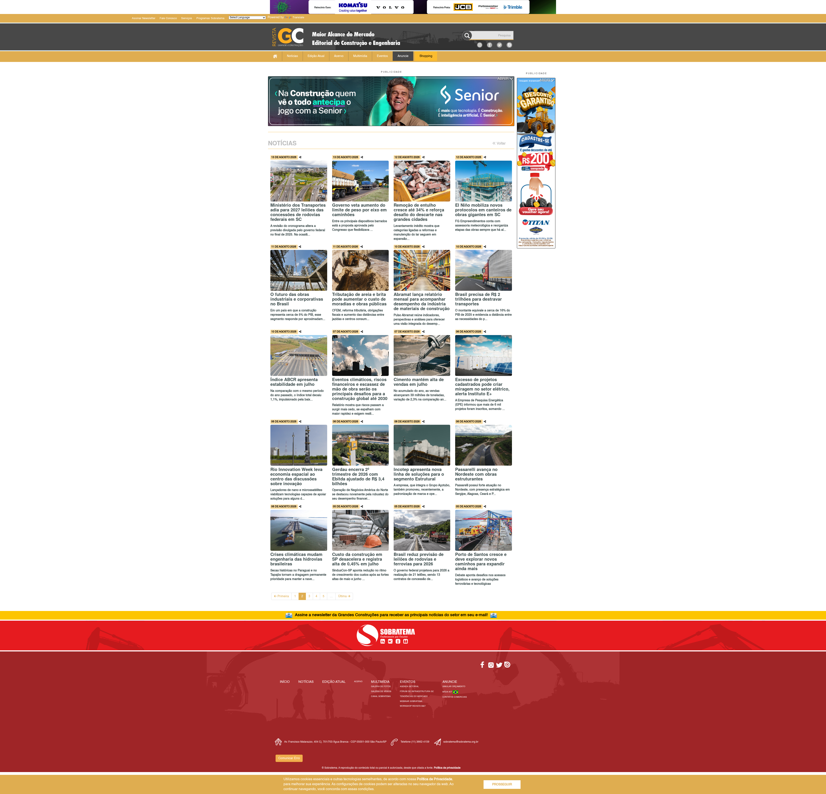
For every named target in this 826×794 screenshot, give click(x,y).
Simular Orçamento (453, 687)
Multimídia (360, 56)
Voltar (500, 143)
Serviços (186, 18)
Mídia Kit (447, 692)
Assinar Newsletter (143, 18)
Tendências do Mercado (414, 696)
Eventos (382, 56)
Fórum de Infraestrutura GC (417, 691)
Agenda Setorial (409, 687)
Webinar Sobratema (411, 701)
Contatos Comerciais (454, 697)
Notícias (292, 56)
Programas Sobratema (210, 18)
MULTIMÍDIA (380, 681)
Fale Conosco (168, 18)
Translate (298, 17)
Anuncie (403, 56)
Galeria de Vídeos (381, 691)
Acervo (339, 56)
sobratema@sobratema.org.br (460, 742)
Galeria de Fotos (381, 687)
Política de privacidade (447, 768)
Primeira (283, 596)
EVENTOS (407, 681)
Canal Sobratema (381, 696)
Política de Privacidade (434, 779)
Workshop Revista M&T (413, 706)
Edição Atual (316, 56)
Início (285, 681)
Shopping (425, 56)
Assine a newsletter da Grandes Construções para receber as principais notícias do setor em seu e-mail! (391, 615)
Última (343, 596)
